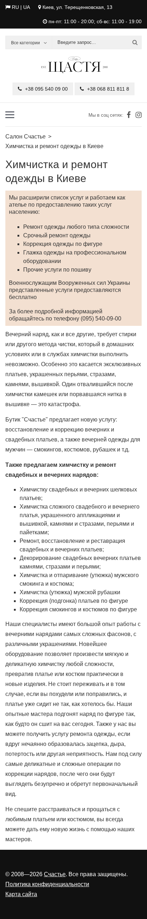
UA (26, 7)
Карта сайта (21, 894)
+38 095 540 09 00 (46, 89)
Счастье (55, 874)
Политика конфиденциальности (47, 884)
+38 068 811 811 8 (107, 89)
